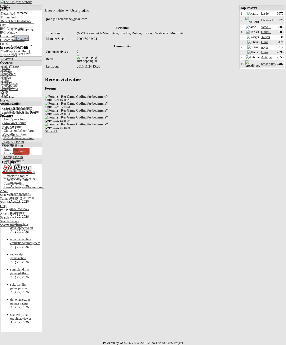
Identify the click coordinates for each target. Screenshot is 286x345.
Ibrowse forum (13, 153)
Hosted (4, 100)
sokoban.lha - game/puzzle (19, 286)
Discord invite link (12, 40)
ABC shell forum (14, 123)
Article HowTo (10, 213)
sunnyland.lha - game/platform (20, 271)
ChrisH (266, 32)
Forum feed (8, 17)
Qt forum (9, 168)
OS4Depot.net (10, 51)
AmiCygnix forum (15, 119)
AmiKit (5, 77)
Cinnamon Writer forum (19, 130)
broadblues (268, 64)
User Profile (54, 10)
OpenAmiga (8, 55)
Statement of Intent (12, 195)
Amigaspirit (8, 74)
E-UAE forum (13, 145)
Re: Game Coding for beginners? (84, 96)
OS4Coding (8, 85)
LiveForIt (267, 20)
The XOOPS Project (169, 343)
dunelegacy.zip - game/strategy (21, 301)
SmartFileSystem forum (19, 172)
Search (4, 217)
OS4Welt (6, 59)
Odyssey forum (13, 161)
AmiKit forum (12, 127)
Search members (11, 225)
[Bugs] (25, 51)
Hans (264, 52)
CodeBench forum (15, 134)
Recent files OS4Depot (15, 21)
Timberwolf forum (15, 176)
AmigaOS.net (9, 66)
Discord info (8, 36)
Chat (3, 25)
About (4, 191)
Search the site (9, 221)
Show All (51, 131)
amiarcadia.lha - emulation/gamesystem (25, 241)
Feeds (4, 10)
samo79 (266, 27)
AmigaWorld (9, 89)
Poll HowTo (8, 210)
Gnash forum (12, 149)
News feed (7, 13)
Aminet (5, 70)
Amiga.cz (7, 96)
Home (4, 6)
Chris (264, 42)
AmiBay (6, 81)
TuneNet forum (13, 183)
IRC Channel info (12, 28)
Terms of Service (11, 198)
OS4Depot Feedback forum (21, 111)
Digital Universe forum (18, 138)
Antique (266, 57)
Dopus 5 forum (13, 142)
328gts (265, 37)
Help (3, 206)
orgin (264, 47)
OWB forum (12, 164)
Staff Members (9, 202)
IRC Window (9, 32)
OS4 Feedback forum (17, 108)
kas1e (265, 13)
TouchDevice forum (16, 179)
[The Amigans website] (16, 2)
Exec (4, 93)
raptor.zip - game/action (18, 256)
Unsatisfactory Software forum (23, 187)
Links (4, 44)
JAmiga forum (13, 157)
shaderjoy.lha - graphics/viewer (20, 316)
